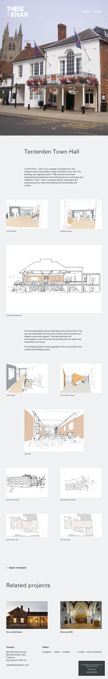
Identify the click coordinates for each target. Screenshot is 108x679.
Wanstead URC (66, 632)
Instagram (47, 652)
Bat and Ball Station (14, 632)
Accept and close (92, 672)
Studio (97, 11)
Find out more (92, 669)
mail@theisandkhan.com (17, 665)
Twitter (57, 652)
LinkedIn (66, 652)
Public (17, 568)
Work (86, 11)
